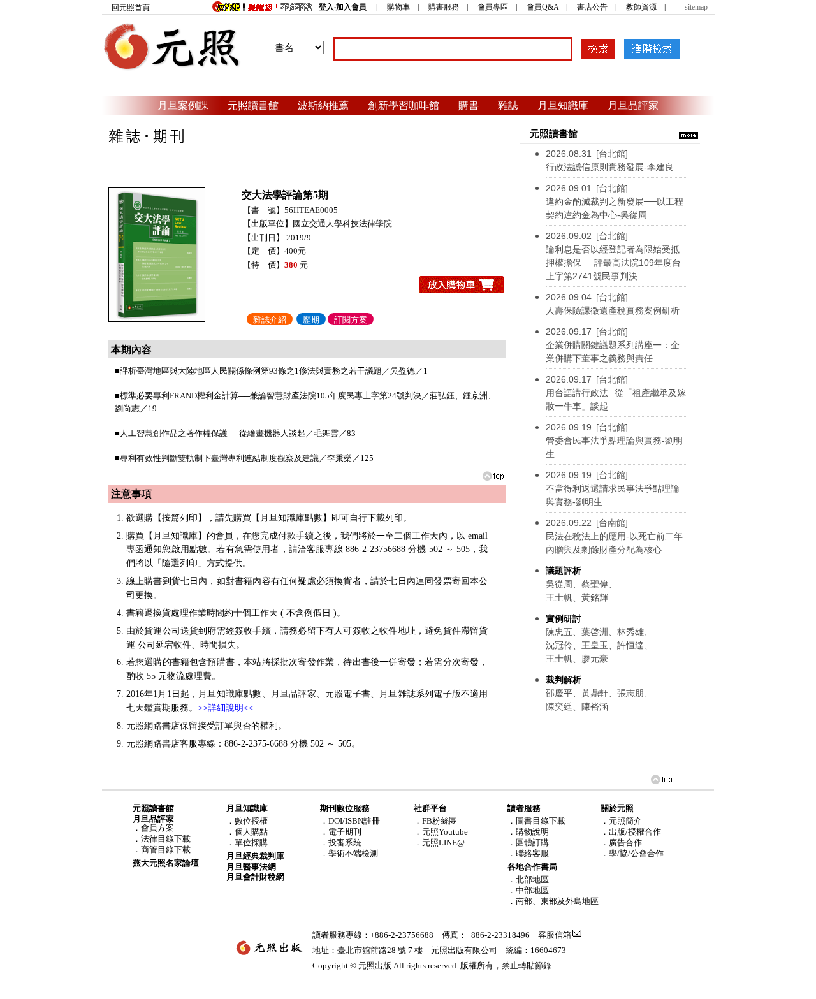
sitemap (696, 7)
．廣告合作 (621, 842)
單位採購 (251, 842)
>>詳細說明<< (226, 708)
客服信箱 (554, 935)
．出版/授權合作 (631, 831)
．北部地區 (528, 879)
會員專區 (492, 7)
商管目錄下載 (166, 849)
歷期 (311, 319)
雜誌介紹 (269, 319)
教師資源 (641, 7)
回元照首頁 (131, 7)
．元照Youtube (441, 831)
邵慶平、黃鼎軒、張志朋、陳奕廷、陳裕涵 (599, 693)
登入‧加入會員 (343, 7)
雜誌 (508, 105)
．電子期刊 (340, 831)
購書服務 (443, 7)
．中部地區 (528, 890)
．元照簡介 (621, 821)
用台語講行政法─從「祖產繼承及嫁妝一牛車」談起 (616, 392)
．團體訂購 (528, 842)
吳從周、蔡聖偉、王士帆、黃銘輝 (581, 583)
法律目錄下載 (166, 838)
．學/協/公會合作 (632, 853)
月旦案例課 (182, 105)
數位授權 (251, 821)
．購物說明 (528, 831)
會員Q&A (542, 7)
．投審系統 (340, 842)
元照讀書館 (253, 105)
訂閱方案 (350, 319)
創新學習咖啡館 (403, 105)
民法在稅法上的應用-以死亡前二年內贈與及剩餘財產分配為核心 (614, 536)
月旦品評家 (633, 105)
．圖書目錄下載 (536, 821)
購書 (468, 105)
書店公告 (592, 7)
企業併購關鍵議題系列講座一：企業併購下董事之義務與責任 (613, 344)
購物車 (398, 7)
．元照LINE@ (439, 842)
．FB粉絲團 (435, 821)
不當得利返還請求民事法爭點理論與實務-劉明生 (613, 488)
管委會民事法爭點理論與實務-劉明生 (614, 440)
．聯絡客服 (528, 853)
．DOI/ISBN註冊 (350, 821)
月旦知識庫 (562, 105)
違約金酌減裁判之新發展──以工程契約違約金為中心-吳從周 (614, 201)
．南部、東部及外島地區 (553, 901)
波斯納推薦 (323, 105)
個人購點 (251, 831)
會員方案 (157, 828)
